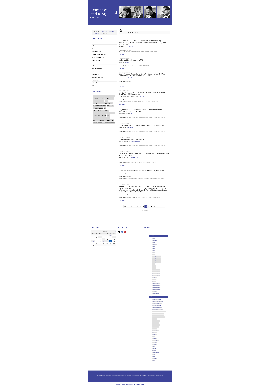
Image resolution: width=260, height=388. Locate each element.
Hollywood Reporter (133, 173)
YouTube (126, 62)
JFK (112, 105)
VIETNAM (107, 118)
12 (137, 206)
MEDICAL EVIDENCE (97, 113)
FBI (103, 100)
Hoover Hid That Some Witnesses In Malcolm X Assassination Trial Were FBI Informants (143, 93)
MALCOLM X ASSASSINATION (133, 101)
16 (149, 206)
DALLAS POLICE (96, 100)
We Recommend (97, 68)
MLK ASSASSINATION (109, 113)
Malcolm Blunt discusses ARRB (131, 60)
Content (97, 33)
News (94, 46)
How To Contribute (98, 77)
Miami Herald (135, 157)
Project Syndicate (135, 141)
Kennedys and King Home (107, 31)
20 (103, 241)
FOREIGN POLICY (97, 103)
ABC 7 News (130, 46)
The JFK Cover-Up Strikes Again (131, 139)
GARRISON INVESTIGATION (99, 105)
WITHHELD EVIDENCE (110, 122)
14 (143, 206)
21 (107, 241)
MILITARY (144, 65)
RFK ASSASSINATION (98, 118)
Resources (96, 66)
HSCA (108, 105)
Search (95, 83)
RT (131, 113)
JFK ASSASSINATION (98, 108)
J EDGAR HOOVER (146, 101)
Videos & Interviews (98, 57)
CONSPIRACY (96, 98)
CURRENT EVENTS (109, 98)
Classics (95, 63)
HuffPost (141, 96)
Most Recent (96, 60)
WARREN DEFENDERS (98, 122)
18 (154, 206)
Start (125, 206)
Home (94, 43)
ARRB (103, 96)
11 (134, 206)
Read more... (122, 54)
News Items (128, 50)
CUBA (102, 98)
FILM (106, 100)
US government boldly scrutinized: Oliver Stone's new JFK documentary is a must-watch (142, 110)
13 (140, 206)
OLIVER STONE (96, 115)
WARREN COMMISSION (98, 120)
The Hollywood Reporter (134, 78)
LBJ (105, 108)
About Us (95, 71)
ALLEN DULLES (96, 96)
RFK (108, 115)
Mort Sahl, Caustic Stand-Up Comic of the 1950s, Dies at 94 (141, 171)
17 (151, 206)
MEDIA (106, 110)
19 (157, 206)
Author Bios (96, 80)
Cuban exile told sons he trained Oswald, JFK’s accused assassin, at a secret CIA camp (144, 154)
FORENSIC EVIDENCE (107, 103)
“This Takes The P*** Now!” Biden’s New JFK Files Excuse (141, 125)
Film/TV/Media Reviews (99, 54)
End (163, 206)
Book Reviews (97, 51)
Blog (94, 85)
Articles (95, 48)
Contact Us (96, 74)
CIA (107, 96)
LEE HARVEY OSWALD (98, 110)
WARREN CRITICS (109, 120)
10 (131, 206)
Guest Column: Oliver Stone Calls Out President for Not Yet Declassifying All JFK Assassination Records (142, 75)
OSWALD (104, 115)
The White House (135, 194)
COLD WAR (111, 96)
